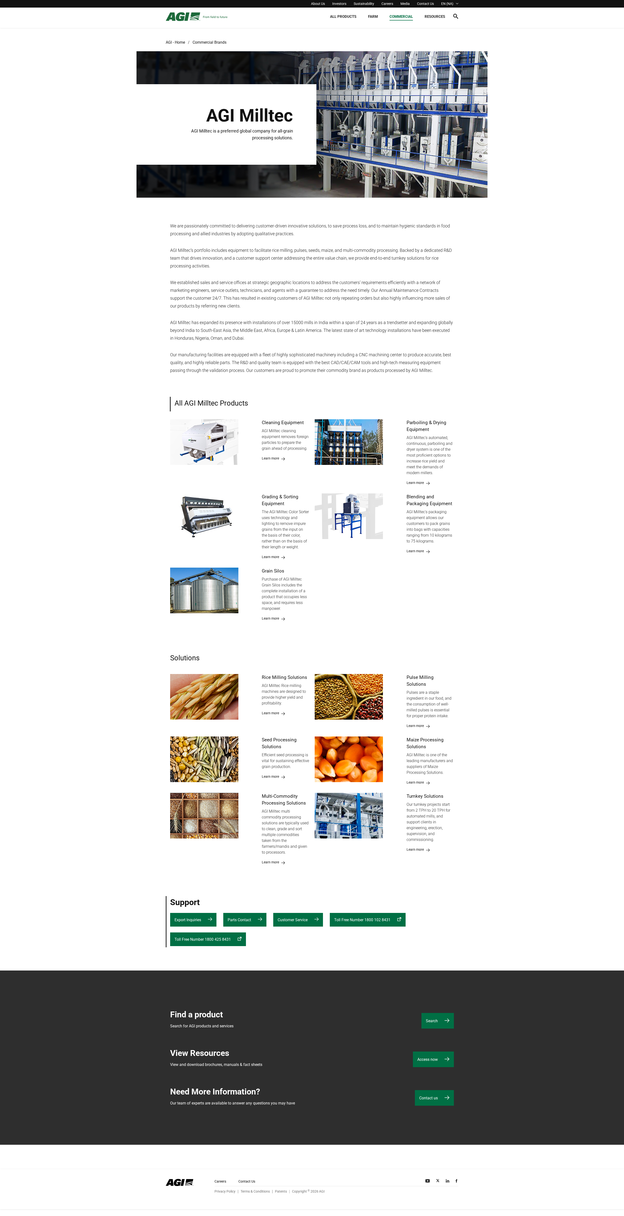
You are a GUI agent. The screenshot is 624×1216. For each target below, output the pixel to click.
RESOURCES (435, 16)
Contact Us (425, 3)
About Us (318, 3)
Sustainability (364, 3)
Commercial (401, 16)
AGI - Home (175, 42)
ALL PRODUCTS (343, 16)
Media (405, 3)
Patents (281, 1191)
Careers (387, 3)
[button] (455, 17)
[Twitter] (438, 1181)
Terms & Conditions (255, 1191)
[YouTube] (428, 1181)
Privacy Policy (224, 1191)
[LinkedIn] (448, 1181)
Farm (373, 16)
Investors (339, 3)
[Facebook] (457, 1181)
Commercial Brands (209, 42)
